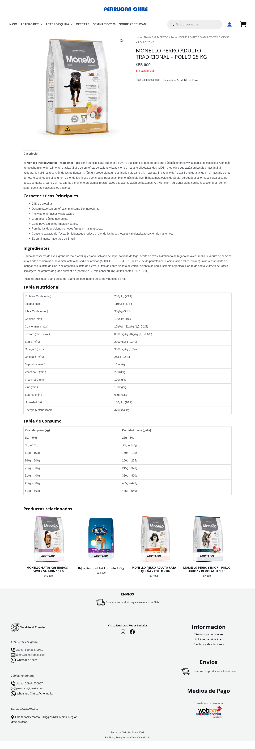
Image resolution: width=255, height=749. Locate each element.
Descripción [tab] (31, 153)
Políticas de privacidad (209, 639)
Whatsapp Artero (27, 659)
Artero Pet (29, 24)
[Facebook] (132, 631)
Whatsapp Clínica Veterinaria (35, 693)
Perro (174, 37)
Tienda (147, 37)
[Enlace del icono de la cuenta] (229, 24)
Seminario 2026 (104, 24)
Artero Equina (57, 24)
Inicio (139, 37)
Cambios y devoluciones (208, 644)
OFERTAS (82, 24)
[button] (40, 24)
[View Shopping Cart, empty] (243, 24)
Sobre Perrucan (132, 24)
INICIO (13, 24)
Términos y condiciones (208, 634)
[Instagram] (123, 631)
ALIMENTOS (160, 37)
